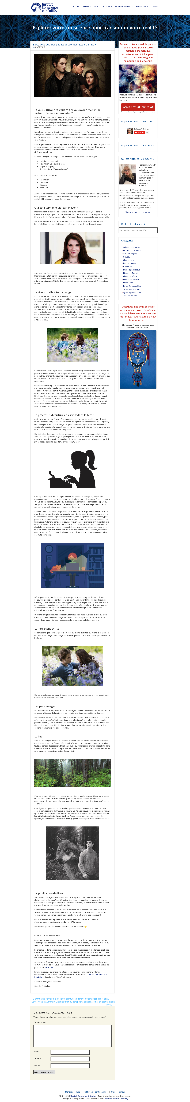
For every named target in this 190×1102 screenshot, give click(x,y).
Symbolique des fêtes (132, 292)
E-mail (37, 1058)
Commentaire (40, 1022)
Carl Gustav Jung (130, 253)
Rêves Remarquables (132, 286)
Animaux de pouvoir (131, 247)
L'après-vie (127, 266)
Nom (36, 1051)
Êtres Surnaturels (130, 263)
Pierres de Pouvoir (131, 273)
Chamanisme (128, 260)
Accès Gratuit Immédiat (138, 107)
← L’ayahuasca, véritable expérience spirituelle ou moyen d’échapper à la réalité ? (69, 998)
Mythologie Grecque (131, 270)
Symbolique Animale (131, 289)
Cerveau (126, 257)
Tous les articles (130, 295)
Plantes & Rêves (130, 276)
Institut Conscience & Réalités (83, 1096)
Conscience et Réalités (44, 7)
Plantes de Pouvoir (131, 279)
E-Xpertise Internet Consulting (115, 1098)
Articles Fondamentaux (132, 250)
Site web (37, 1065)
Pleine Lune (128, 282)
